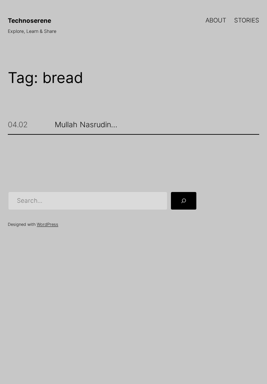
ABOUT (215, 20)
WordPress (47, 224)
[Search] (183, 200)
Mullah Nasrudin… (86, 124)
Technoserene (29, 20)
